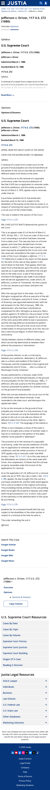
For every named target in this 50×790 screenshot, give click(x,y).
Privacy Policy (25, 781)
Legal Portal (25, 763)
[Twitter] (33, 752)
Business (7, 692)
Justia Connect (25, 759)
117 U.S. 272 (27, 127)
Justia (3, 9)
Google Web (7, 555)
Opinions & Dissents (11, 112)
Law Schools (9, 698)
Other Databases (11, 716)
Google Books (8, 550)
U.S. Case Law (21, 9)
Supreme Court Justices (15, 647)
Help (25, 772)
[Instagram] (23, 752)
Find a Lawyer (10, 680)
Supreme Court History (15, 641)
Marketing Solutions (13, 722)
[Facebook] (19, 752)
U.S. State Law (10, 710)
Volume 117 (22, 11)
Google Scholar (8, 544)
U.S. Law (10, 9)
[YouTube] (16, 752)
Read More (6, 95)
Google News (7, 560)
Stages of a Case (12, 659)
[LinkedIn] (12, 752)
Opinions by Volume (9, 11)
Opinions (14, 26)
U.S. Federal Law (11, 704)
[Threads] (26, 752)
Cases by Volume (11, 635)
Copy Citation (16, 603)
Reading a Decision (13, 665)
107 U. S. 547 (13, 423)
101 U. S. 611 (21, 456)
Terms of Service (25, 776)
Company (25, 768)
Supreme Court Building (15, 653)
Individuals (8, 686)
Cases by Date (10, 623)
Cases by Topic (10, 629)
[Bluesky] (30, 752)
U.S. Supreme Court (36, 9)
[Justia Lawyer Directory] (37, 752)
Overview (5, 26)
